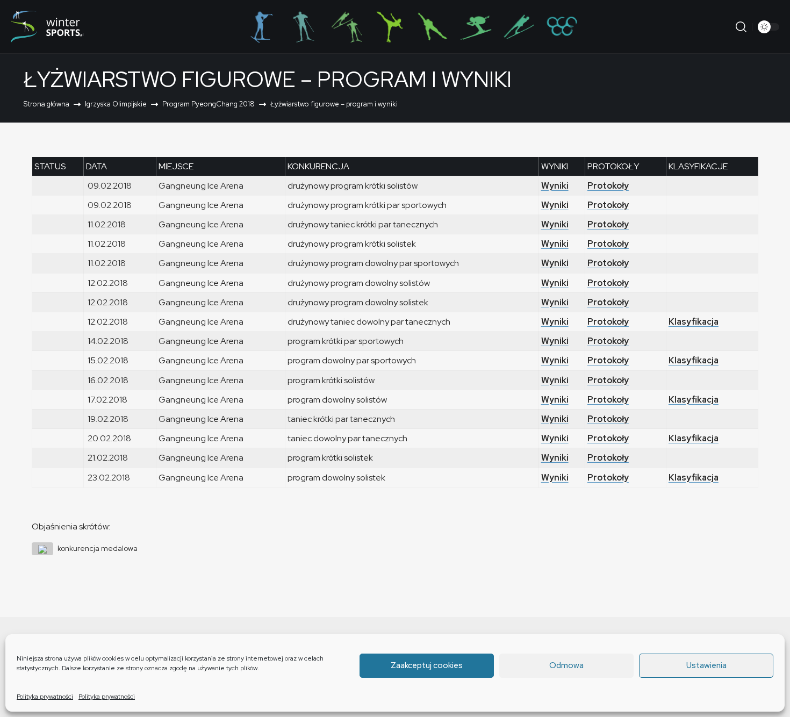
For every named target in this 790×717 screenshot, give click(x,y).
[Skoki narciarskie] (518, 26)
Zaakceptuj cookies (427, 665)
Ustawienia (706, 665)
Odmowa (566, 665)
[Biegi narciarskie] (303, 26)
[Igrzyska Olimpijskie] (561, 26)
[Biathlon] (260, 26)
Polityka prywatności (45, 696)
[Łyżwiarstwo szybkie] (432, 26)
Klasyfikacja (694, 321)
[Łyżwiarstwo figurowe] (389, 26)
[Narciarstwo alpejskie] (475, 26)
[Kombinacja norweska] (346, 26)
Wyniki (555, 185)
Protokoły (608, 185)
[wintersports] (47, 27)
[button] (741, 27)
